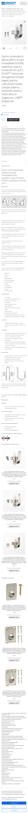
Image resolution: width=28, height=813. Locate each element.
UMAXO (22, 142)
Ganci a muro (12, 140)
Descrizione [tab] (4, 161)
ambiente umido (5, 140)
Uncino (14, 137)
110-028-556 (12, 133)
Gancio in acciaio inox (10, 143)
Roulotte (3, 143)
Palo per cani (10, 151)
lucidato (8, 147)
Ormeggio (24, 143)
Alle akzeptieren (14, 803)
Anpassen (14, 806)
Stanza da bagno (21, 139)
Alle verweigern (14, 810)
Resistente (15, 142)
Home (4, 8)
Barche (17, 137)
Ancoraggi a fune (8, 139)
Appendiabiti (23, 151)
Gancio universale (10, 153)
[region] (14, 800)
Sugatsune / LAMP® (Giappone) (15, 433)
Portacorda (4, 153)
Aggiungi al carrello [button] (14, 483)
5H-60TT (24, 134)
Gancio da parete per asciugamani (15, 136)
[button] (24, 22)
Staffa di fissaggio (18, 134)
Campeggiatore (16, 151)
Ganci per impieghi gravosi (16, 147)
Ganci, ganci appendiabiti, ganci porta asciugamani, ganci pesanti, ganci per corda (13, 130)
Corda (19, 142)
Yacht (6, 136)
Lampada (4, 142)
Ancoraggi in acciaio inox (7, 137)
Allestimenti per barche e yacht (13, 8)
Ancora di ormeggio (19, 140)
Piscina (7, 148)
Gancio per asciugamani (12, 150)
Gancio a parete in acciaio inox (14, 154)
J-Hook (6, 145)
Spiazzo (3, 136)
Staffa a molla (6, 133)
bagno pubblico (9, 142)
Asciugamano (18, 143)
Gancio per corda (11, 145)
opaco (3, 145)
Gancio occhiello (18, 153)
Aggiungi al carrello (13, 119)
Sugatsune (15, 139)
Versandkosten (12, 112)
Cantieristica (18, 133)
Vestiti (17, 145)
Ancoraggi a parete (14, 148)
